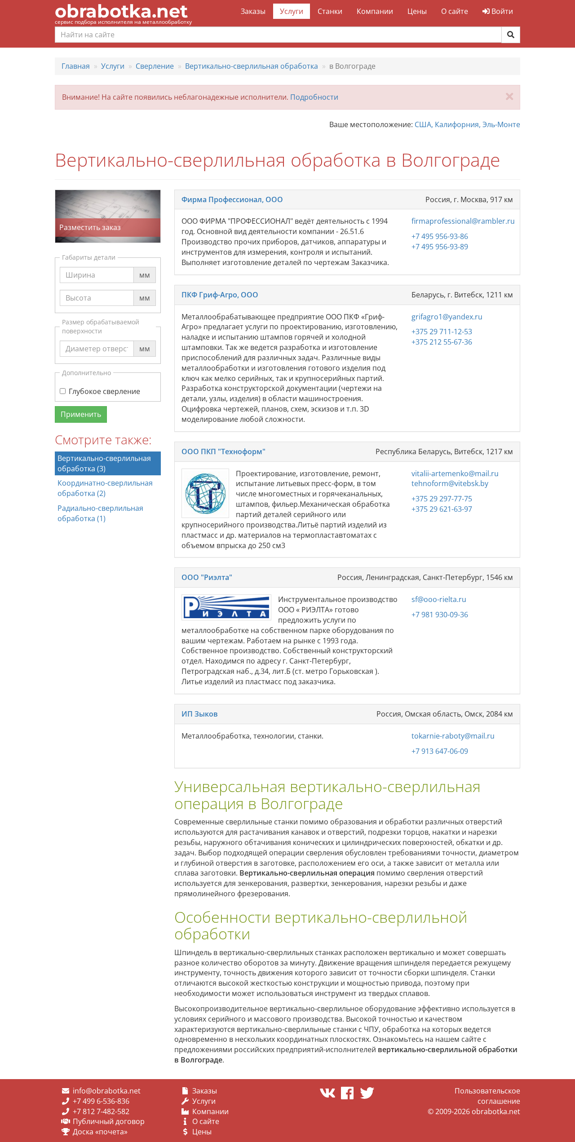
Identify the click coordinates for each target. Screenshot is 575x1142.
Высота (78, 289)
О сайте (454, 11)
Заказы (253, 11)
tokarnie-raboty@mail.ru (453, 736)
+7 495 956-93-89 (439, 247)
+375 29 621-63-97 (441, 509)
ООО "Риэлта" (206, 577)
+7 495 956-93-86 (439, 236)
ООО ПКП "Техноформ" (223, 451)
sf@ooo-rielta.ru (438, 599)
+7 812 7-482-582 (101, 1111)
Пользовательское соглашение (487, 1096)
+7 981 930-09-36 (439, 615)
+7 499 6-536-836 (101, 1101)
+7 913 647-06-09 (439, 751)
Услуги (291, 11)
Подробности (314, 97)
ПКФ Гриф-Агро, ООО (219, 295)
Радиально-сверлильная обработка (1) (100, 513)
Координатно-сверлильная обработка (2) (105, 488)
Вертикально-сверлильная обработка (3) (104, 463)
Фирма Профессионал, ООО (232, 199)
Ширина (80, 266)
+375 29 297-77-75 (441, 499)
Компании (375, 11)
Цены (417, 11)
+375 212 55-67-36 (441, 342)
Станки (330, 11)
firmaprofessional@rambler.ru (463, 221)
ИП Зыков (199, 714)
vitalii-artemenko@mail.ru (455, 473)
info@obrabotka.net (107, 1091)
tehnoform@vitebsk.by (449, 483)
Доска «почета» (100, 1132)
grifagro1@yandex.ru (446, 317)
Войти (501, 11)
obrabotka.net (121, 11)
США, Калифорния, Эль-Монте (467, 124)
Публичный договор (109, 1121)
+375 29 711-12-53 (441, 331)
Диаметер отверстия (102, 340)
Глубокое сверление (104, 391)
